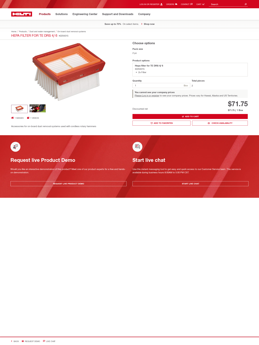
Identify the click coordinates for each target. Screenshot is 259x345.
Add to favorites (163, 123)
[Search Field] (245, 4)
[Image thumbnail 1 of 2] (19, 109)
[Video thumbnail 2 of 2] (37, 109)
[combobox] (228, 4)
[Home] (21, 14)
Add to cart (192, 116)
